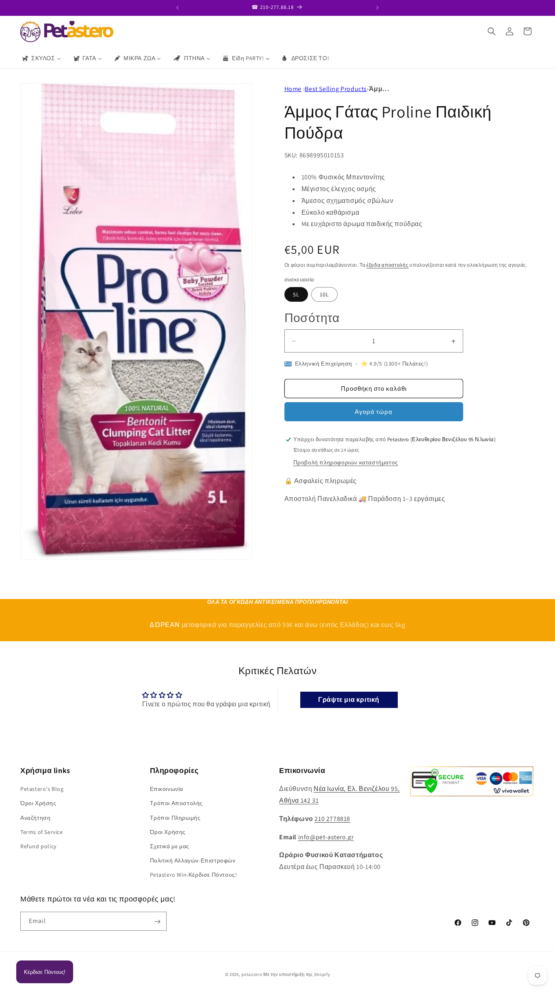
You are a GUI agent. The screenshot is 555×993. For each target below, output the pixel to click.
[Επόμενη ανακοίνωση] (377, 7)
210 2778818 (332, 818)
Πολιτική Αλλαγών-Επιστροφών (193, 860)
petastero (251, 974)
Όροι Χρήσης (38, 803)
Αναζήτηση (35, 817)
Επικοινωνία (167, 789)
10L (324, 294)
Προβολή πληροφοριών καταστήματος (345, 462)
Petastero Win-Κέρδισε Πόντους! (193, 874)
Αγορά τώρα (373, 412)
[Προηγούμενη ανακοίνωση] (177, 7)
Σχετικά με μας (169, 846)
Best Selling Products (336, 89)
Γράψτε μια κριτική (348, 699)
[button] (492, 31)
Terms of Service (41, 831)
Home (292, 89)
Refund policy (38, 846)
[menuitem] (41, 58)
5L (296, 294)
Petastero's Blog (42, 789)
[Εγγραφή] (157, 921)
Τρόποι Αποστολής (176, 803)
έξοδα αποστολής (387, 265)
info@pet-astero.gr (326, 836)
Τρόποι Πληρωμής (175, 817)
